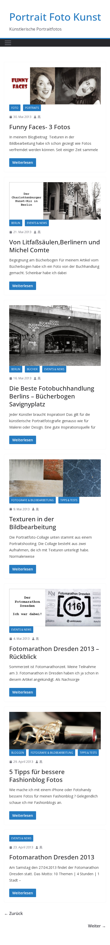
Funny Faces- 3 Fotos (39, 127)
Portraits (32, 108)
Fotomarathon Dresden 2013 (51, 857)
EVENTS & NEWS (37, 223)
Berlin (15, 223)
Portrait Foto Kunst (55, 17)
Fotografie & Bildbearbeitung (32, 500)
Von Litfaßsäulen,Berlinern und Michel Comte (54, 246)
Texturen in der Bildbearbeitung (32, 523)
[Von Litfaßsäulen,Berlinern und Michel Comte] (55, 201)
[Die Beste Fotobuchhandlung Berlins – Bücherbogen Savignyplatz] (55, 335)
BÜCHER (32, 369)
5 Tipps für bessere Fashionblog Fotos (37, 775)
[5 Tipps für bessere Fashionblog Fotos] (55, 730)
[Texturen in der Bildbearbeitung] (55, 478)
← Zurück (13, 913)
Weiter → (97, 926)
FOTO (14, 108)
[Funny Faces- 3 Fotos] (55, 85)
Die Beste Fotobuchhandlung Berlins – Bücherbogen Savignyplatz (51, 396)
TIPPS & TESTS (68, 500)
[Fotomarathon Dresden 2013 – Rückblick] (55, 607)
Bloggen (17, 752)
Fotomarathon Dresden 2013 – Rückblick (54, 652)
